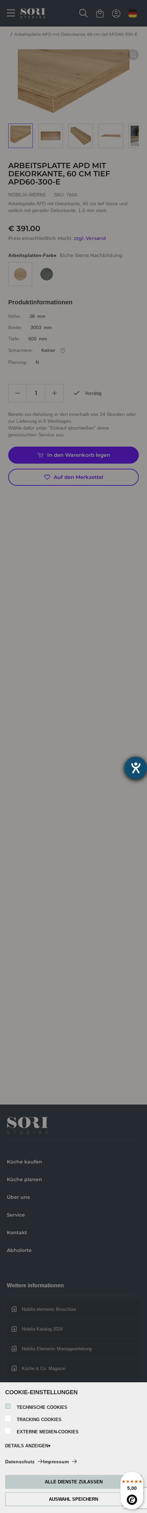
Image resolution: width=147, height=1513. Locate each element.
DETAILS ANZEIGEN (26, 1445)
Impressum (56, 1461)
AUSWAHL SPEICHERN (73, 1499)
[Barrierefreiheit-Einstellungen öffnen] (135, 768)
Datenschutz (20, 1461)
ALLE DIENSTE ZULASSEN (74, 1481)
